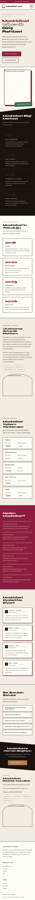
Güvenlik (5, 886)
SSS (4, 873)
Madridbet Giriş (7, 866)
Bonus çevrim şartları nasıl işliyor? (17, 732)
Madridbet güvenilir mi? (17, 715)
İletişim (5, 888)
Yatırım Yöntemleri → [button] (11, 54)
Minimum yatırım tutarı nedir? (17, 721)
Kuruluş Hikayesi (10, 60)
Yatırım (5, 871)
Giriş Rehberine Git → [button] (17, 762)
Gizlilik (5, 883)
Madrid (14, 6)
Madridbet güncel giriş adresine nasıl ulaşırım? (17, 708)
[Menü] (31, 6)
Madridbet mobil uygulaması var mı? (17, 727)
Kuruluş (5, 868)
